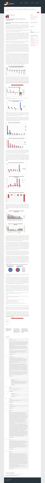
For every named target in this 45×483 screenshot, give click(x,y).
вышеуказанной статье (8, 287)
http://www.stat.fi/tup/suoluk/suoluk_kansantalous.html (11, 301)
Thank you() (11, 354)
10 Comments (14, 21)
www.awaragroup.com (8, 480)
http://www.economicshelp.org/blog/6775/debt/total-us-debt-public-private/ (15, 302)
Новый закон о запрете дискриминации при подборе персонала (9, 329)
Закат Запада (17, 249)
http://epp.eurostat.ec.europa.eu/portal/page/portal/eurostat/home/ (17, 299)
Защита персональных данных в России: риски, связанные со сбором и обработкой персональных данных (25, 330)
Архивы (31, 31)
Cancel (17, 475)
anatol (15, 475)
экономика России (10, 21)
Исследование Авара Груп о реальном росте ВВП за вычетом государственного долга (16, 19)
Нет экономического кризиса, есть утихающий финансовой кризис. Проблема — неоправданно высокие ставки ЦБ (17, 330)
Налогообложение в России (33, 17)
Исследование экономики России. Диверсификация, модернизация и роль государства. (34, 41)
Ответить (27, 378)
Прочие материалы (32, 18)
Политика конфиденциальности (9, 479)
